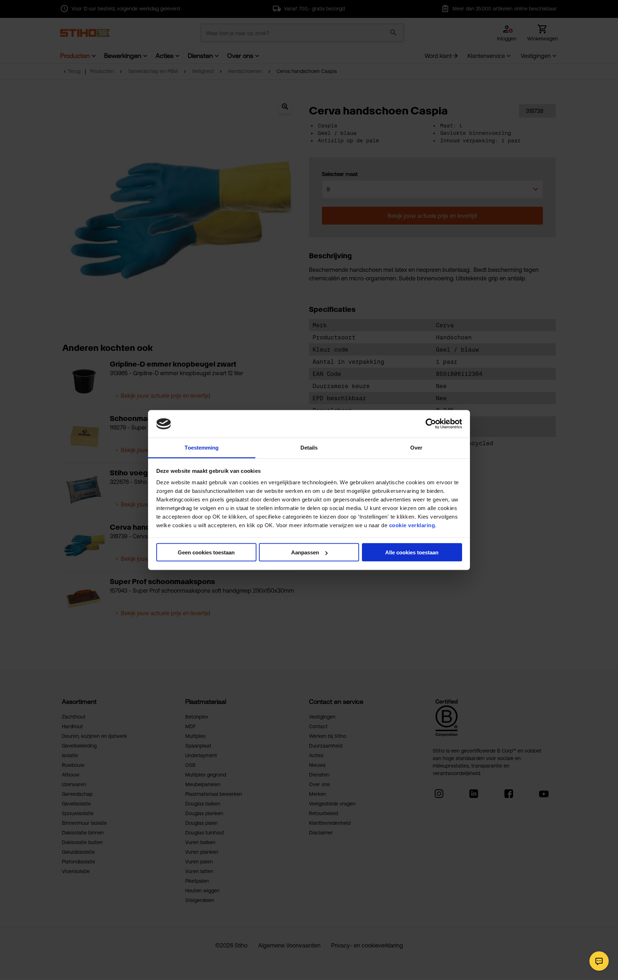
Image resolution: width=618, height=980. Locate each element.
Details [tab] (309, 447)
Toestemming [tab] (202, 447)
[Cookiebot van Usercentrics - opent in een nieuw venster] (430, 423)
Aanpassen (305, 552)
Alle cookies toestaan (411, 552)
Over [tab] (416, 447)
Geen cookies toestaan (206, 552)
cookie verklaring (412, 525)
